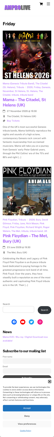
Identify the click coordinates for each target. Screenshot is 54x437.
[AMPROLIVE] (17, 11)
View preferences (27, 424)
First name (7, 357)
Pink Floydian (10, 219)
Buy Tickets (13, 120)
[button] (49, 381)
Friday (37, 87)
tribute (15, 95)
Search (6, 304)
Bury (38, 219)
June (22, 223)
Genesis (46, 87)
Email (5, 366)
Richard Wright (34, 227)
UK (45, 231)
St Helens (20, 91)
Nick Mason (32, 223)
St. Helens (32, 91)
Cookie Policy (25, 431)
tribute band (26, 95)
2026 (30, 87)
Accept (27, 408)
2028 (32, 219)
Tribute (20, 87)
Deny (27, 416)
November (8, 91)
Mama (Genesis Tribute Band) (18, 83)
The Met (15, 231)
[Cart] (41, 4)
